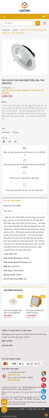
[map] (43, 373)
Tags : (4, 128)
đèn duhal (5, 132)
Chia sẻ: (4, 138)
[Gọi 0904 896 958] (4, 409)
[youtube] (43, 379)
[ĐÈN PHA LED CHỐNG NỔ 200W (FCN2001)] (25, 301)
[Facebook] (43, 397)
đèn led (15, 132)
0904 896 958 (14, 380)
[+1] (15, 141)
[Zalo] (43, 391)
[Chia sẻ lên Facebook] (4, 141)
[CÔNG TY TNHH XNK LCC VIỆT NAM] (24, 7)
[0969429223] (43, 385)
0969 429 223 (14, 375)
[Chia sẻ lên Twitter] (10, 141)
